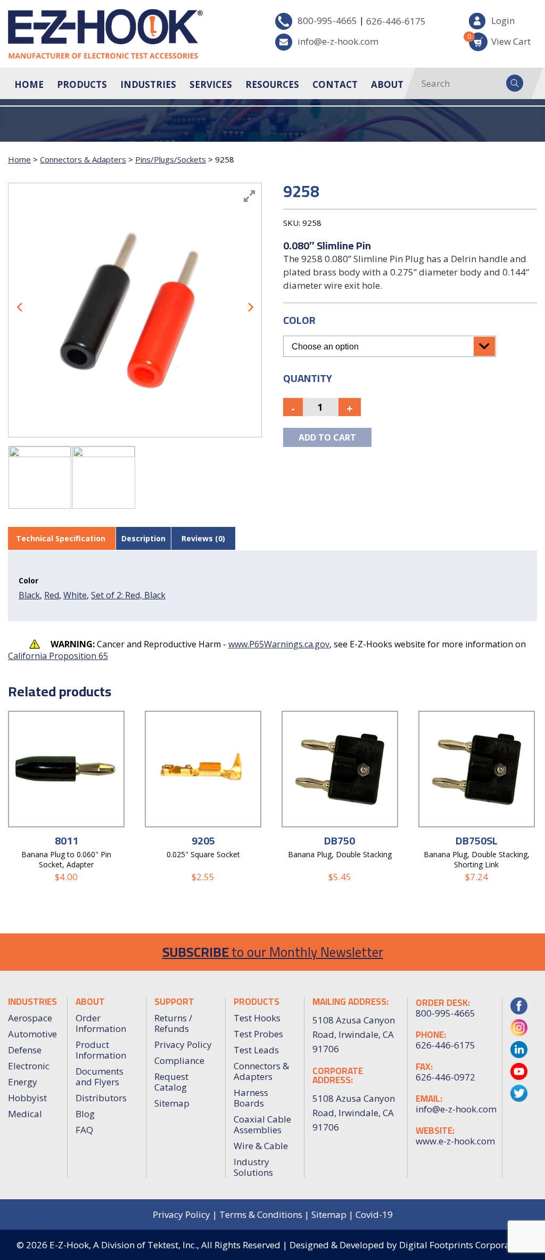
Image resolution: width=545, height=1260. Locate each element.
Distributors (101, 1098)
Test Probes (258, 1034)
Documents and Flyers (99, 1076)
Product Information (101, 1049)
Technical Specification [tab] (60, 538)
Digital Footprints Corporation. (464, 1245)
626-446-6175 (396, 21)
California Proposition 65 (58, 656)
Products (82, 84)
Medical (25, 1114)
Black (29, 595)
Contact (335, 84)
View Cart (500, 39)
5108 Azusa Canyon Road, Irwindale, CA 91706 (353, 1112)
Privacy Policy (183, 1044)
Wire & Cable (261, 1146)
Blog (85, 1114)
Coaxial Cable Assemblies (262, 1124)
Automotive (32, 1034)
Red (51, 595)
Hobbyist (27, 1098)
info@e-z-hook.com (338, 41)
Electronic (28, 1066)
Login (503, 20)
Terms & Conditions (260, 1214)
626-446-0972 (445, 1077)
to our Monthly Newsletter (272, 951)
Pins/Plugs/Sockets (170, 159)
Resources (272, 84)
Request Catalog (171, 1081)
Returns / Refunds (173, 1023)
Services (210, 84)
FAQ (84, 1130)
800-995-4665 (327, 20)
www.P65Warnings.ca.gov (278, 644)
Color (299, 320)
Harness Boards (251, 1097)
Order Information (101, 1023)
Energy (22, 1082)
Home (29, 84)
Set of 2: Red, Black (128, 595)
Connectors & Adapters (83, 159)
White (75, 595)
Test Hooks (257, 1018)
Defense (25, 1050)
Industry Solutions (253, 1167)
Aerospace (30, 1018)
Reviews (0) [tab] (203, 538)
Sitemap (171, 1103)
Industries (148, 84)
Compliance (179, 1060)
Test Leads (256, 1050)
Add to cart (327, 437)
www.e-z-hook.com (455, 1141)
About (387, 84)
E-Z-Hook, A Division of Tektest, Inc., (124, 1245)
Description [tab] (143, 538)
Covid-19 (374, 1214)
